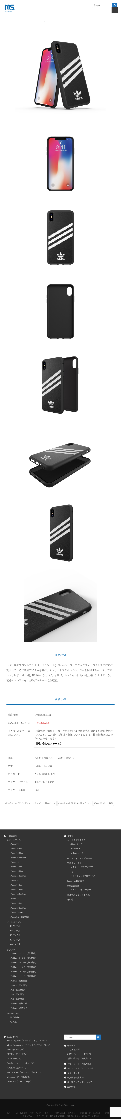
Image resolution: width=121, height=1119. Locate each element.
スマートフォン (14, 840)
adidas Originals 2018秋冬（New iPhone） (75, 803)
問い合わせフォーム (48, 743)
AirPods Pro (15, 1017)
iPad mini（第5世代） (19, 1008)
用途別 (70, 836)
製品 (111, 803)
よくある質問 (73, 1049)
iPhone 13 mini (16, 912)
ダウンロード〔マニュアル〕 (80, 1068)
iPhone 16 (14, 844)
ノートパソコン (14, 922)
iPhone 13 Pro (16, 903)
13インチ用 (15, 935)
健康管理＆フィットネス (78, 895)
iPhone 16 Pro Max (18, 858)
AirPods (13, 1022)
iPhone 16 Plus (16, 853)
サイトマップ (73, 1073)
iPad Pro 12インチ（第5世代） (23, 958)
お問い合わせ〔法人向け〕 (79, 1058)
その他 (70, 899)
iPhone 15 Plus (16, 871)
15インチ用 (15, 926)
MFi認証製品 (73, 886)
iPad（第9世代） (17, 994)
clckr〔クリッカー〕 (16, 1049)
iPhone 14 (14, 880)
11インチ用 (15, 944)
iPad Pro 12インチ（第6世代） (23, 953)
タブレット (12, 950)
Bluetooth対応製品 (75, 881)
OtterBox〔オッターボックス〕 (21, 1063)
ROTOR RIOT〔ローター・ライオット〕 (25, 1072)
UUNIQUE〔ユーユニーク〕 (19, 1081)
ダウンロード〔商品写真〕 (79, 1064)
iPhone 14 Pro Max (18, 894)
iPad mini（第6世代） (19, 1003)
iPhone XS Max (100, 803)
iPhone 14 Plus (16, 890)
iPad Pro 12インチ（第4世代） (23, 962)
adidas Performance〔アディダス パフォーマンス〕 (29, 1045)
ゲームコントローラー (80, 890)
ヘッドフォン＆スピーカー (79, 858)
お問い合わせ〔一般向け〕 (79, 1054)
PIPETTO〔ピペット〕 (17, 1068)
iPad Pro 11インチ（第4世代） (23, 967)
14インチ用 (15, 931)
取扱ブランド (13, 1037)
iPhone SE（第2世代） (20, 917)
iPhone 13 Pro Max (18, 908)
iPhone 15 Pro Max (18, 876)
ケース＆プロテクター (77, 840)
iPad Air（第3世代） (19, 985)
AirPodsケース (13, 1013)
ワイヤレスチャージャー (81, 867)
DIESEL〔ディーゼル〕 (17, 1054)
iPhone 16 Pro (16, 848)
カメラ (70, 872)
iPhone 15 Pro (16, 867)
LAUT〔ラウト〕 (14, 1059)
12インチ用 (15, 940)
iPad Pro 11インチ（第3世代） (23, 972)
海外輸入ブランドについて (79, 1082)
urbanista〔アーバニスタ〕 (19, 1077)
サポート (71, 1046)
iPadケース (75, 848)
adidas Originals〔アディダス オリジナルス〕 (23, 803)
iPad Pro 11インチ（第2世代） (23, 976)
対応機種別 (12, 836)
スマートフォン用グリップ (82, 876)
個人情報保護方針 (75, 1078)
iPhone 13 (14, 899)
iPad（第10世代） (18, 990)
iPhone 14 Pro (16, 885)
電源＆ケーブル (74, 863)
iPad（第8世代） (17, 999)
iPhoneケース (50, 803)
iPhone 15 (14, 862)
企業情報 (71, 1087)
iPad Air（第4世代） (19, 981)
